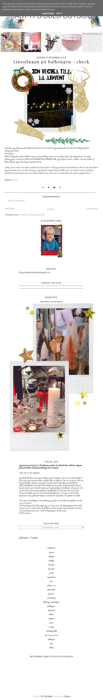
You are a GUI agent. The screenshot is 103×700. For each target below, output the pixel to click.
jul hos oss (51, 585)
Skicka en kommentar (16, 201)
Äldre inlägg (10, 208)
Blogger (67, 696)
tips (51, 643)
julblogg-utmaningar (51, 602)
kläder (51, 614)
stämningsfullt (51, 631)
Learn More (48, 13)
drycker (51, 565)
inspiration (51, 577)
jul (51, 581)
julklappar (51, 606)
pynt (51, 623)
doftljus (51, 561)
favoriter (51, 569)
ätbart (51, 647)
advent (14, 180)
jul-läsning (51, 598)
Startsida (50, 209)
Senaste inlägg (92, 208)
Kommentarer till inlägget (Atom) (32, 215)
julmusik (51, 610)
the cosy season (51, 635)
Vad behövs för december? (51, 301)
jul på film (51, 590)
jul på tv (51, 594)
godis (51, 573)
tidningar (51, 639)
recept (51, 627)
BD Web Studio (47, 696)
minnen (51, 618)
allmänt (51, 556)
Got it (59, 13)
